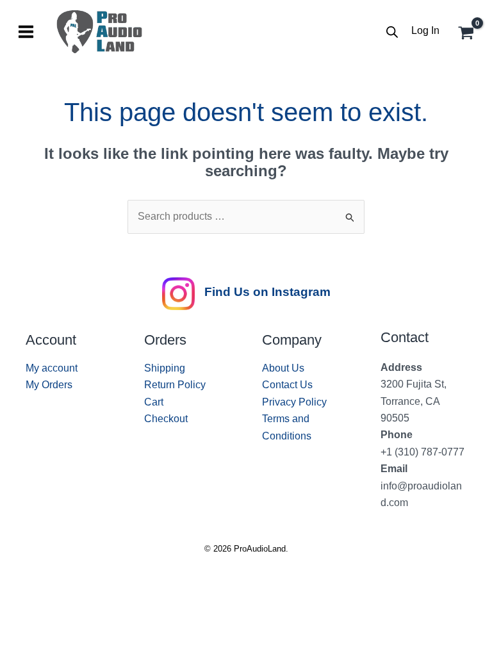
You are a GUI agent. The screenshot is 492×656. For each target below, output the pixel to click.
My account (52, 368)
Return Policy (175, 384)
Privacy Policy (294, 402)
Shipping (164, 368)
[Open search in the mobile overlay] (392, 32)
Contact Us (287, 384)
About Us (283, 368)
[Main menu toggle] (26, 31)
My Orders (49, 384)
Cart (153, 402)
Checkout (166, 418)
